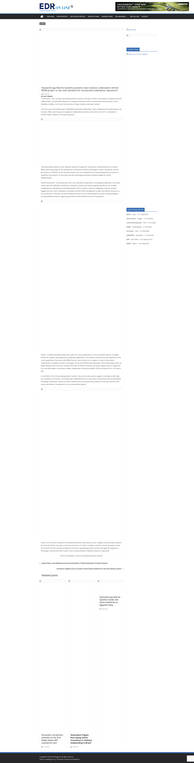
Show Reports (62, 16)
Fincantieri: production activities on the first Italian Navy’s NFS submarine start (52, 739)
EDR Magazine (120, 16)
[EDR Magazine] (41, 16)
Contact (144, 16)
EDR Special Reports (77, 16)
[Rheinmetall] (131, 30)
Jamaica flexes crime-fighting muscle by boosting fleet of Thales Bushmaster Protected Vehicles (75, 563)
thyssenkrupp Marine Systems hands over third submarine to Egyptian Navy (110, 601)
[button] (127, 16)
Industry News (93, 16)
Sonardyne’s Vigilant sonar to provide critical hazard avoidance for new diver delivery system (88, 569)
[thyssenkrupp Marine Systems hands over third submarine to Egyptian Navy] (110, 581)
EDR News (50, 16)
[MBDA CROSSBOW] (152, 6)
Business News (107, 16)
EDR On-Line (134, 16)
